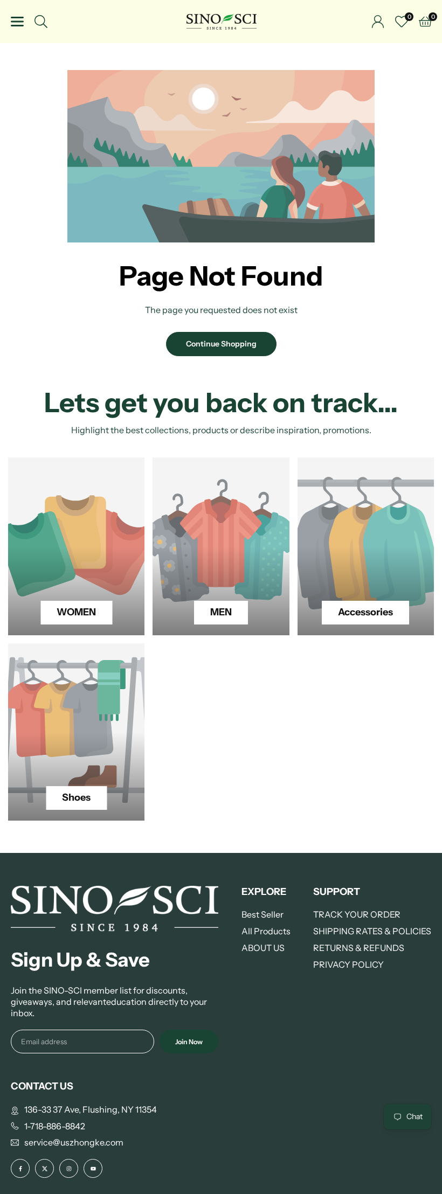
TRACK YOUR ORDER (356, 914)
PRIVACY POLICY (348, 964)
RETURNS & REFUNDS (358, 947)
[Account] (378, 21)
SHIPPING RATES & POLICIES (372, 931)
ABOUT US (263, 947)
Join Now (189, 1042)
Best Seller (262, 914)
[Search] (41, 21)
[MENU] (17, 21)
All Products (266, 931)
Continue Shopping (221, 344)
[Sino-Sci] (222, 20)
